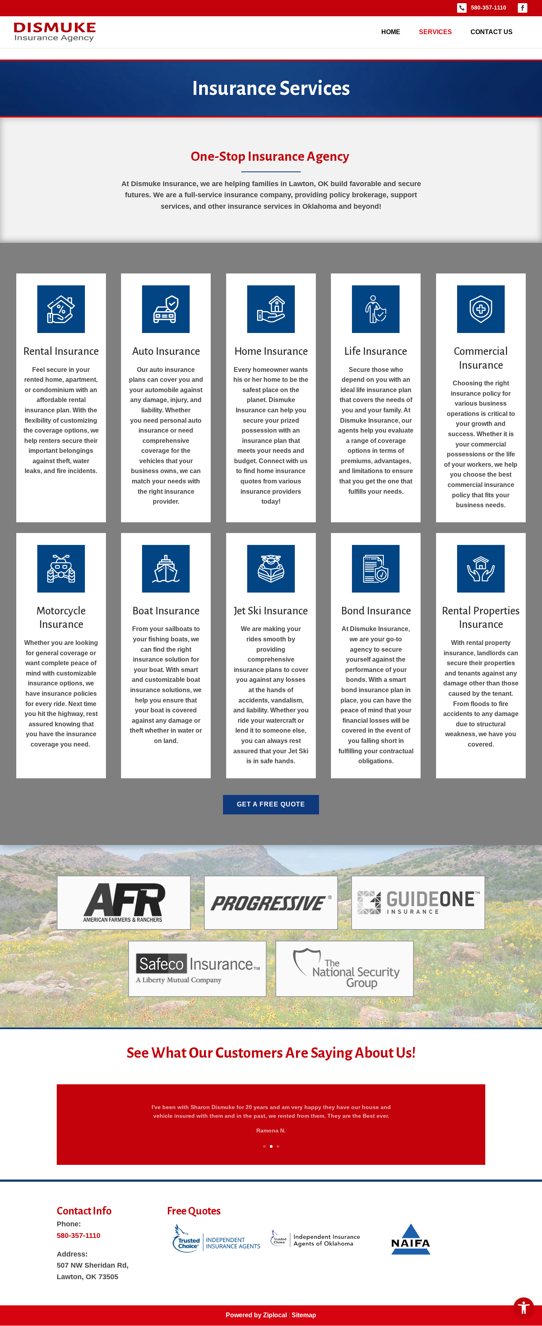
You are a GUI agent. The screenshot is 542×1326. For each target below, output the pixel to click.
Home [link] (390, 32)
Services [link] (435, 32)
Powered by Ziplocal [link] (256, 1315)
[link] (523, 1307)
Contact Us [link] (492, 32)
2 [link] (271, 1146)
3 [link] (278, 1146)
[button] (524, 8)
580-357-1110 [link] (488, 7)
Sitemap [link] (304, 1315)
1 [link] (264, 1146)
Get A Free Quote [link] (271, 804)
